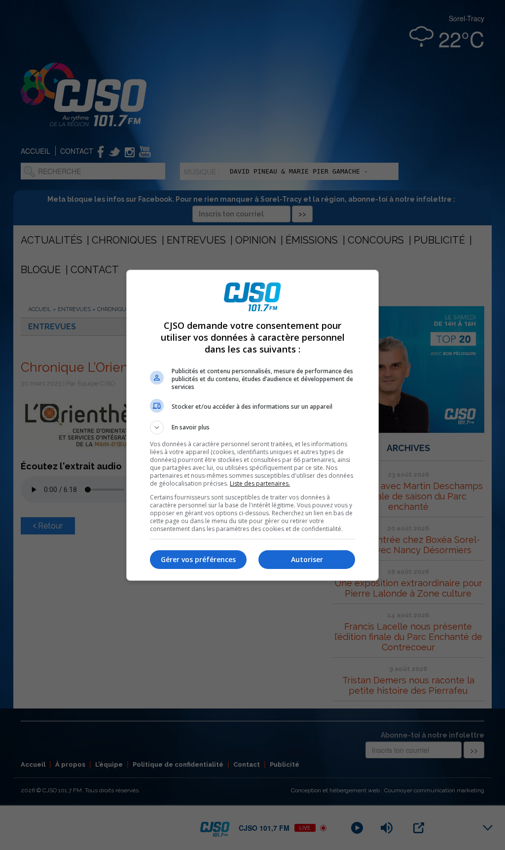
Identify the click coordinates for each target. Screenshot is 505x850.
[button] (252, 427)
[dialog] (252, 425)
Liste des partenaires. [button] (260, 483)
